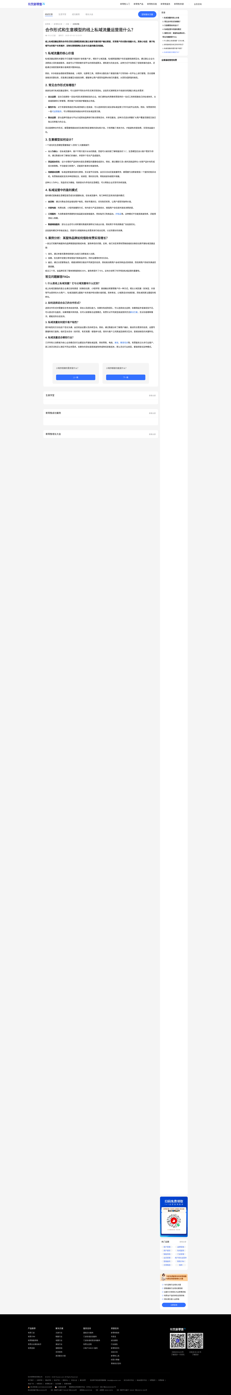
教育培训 (124, 342)
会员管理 (167, 1258)
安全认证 (74, 1380)
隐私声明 (48, 1380)
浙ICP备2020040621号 (108, 1387)
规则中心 (65, 1380)
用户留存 (167, 1250)
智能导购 (167, 1254)
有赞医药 (152, 1380)
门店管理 (180, 1254)
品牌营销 (180, 1247)
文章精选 (167, 1265)
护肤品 (118, 214)
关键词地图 (67, 1384)
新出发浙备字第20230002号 (37, 1390)
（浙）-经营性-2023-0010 (104, 1390)
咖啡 (180, 1265)
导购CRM (180, 1261)
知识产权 (57, 1380)
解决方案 (134, 312)
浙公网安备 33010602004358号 (41, 1387)
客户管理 (167, 1247)
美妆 (116, 342)
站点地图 (58, 1384)
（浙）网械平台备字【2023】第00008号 (63, 1390)
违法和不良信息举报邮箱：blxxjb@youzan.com (105, 1380)
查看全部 (152, 395)
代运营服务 (57, 111)
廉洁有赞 (83, 1380)
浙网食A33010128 (86, 1390)
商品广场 (31, 1384)
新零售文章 (58, 24)
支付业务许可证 (129, 1380)
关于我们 (31, 1380)
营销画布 (167, 1261)
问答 (67, 24)
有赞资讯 (39, 1384)
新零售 (47, 24)
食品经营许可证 (142, 1380)
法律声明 (39, 1380)
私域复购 (180, 1250)
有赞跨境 (161, 1380)
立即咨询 (173, 1305)
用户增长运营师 (181, 1258)
